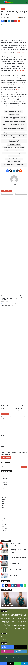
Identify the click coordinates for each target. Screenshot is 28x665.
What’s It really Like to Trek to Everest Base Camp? (6, 407)
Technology (4, 534)
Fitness (3, 505)
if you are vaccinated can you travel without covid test (14, 140)
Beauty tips (4, 484)
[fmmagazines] (8, 2)
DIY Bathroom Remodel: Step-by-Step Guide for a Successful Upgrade (18, 551)
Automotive (4, 482)
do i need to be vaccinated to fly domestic (14, 121)
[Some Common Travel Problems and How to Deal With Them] (21, 354)
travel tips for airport (14, 161)
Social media (4, 528)
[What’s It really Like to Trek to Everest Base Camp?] (7, 354)
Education (4, 493)
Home (3, 6)
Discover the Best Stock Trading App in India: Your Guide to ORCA (18, 556)
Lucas (4, 17)
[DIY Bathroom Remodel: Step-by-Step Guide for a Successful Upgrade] (4, 551)
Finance (3, 501)
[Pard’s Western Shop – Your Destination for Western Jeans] (4, 569)
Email (2, 441)
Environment (4, 497)
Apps (3, 476)
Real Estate (4, 524)
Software (4, 530)
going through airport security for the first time (14, 136)
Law (3, 516)
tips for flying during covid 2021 (14, 150)
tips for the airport (14, 156)
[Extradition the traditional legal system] (21, 243)
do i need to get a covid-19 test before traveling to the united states (14, 125)
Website (3, 446)
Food (3, 507)
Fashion (3, 499)
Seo (3, 526)
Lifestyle (4, 518)
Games (3, 509)
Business (4, 488)
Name (2, 435)
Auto (3, 480)
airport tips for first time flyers (14, 111)
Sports (3, 532)
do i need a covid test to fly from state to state (14, 118)
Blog (3, 486)
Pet (2, 522)
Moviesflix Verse (20, 52)
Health (3, 511)
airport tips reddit (14, 114)
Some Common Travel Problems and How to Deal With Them (20, 407)
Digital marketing (5, 490)
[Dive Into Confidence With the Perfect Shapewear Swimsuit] (4, 545)
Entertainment (5, 495)
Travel (6, 6)
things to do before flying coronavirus (14, 147)
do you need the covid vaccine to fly (14, 133)
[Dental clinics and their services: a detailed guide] (4, 575)
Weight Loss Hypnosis (15, 107)
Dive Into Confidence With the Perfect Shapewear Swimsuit (17, 544)
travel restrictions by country (14, 158)
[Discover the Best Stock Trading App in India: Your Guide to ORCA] (4, 557)
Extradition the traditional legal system (21, 296)
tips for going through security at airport (14, 153)
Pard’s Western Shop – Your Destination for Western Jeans (17, 568)
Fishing (3, 503)
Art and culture (5, 478)
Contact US (3, 639)
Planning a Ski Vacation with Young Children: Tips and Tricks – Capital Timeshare (7, 297)
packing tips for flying (14, 144)
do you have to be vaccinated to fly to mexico (14, 129)
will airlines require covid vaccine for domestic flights (14, 165)
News (3, 520)
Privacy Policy (17, 659)
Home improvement (6, 513)
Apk (2, 474)
